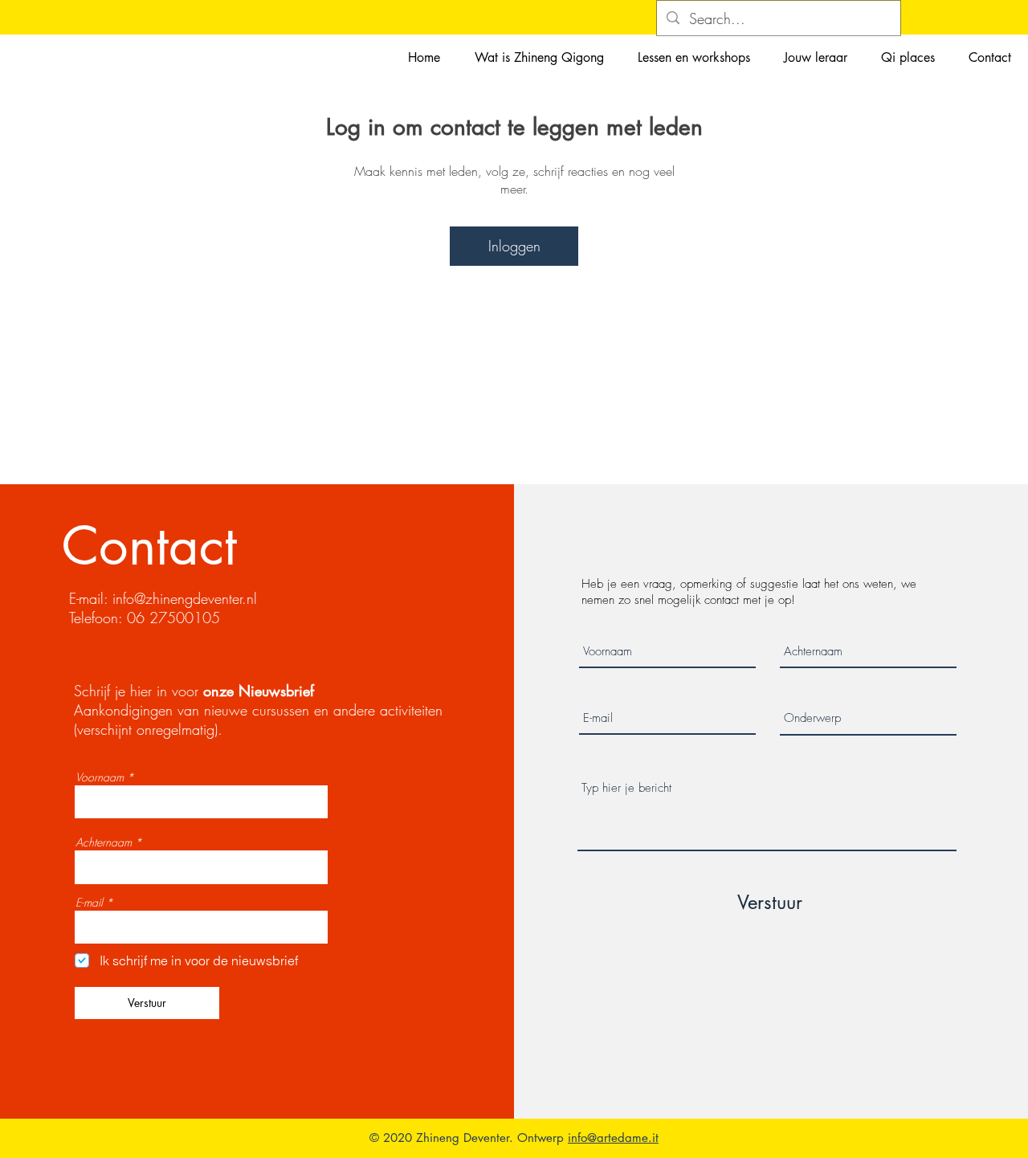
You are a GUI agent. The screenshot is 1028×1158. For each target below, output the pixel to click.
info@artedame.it (613, 1137)
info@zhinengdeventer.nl (184, 598)
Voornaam (99, 777)
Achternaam (103, 842)
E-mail (89, 902)
